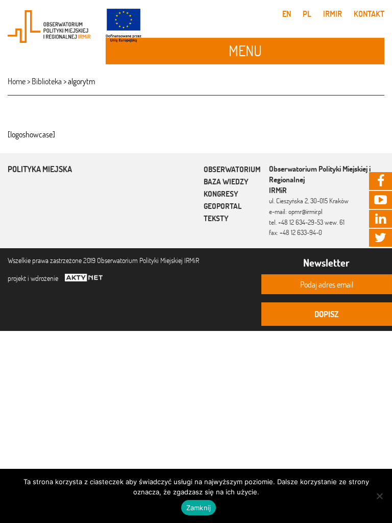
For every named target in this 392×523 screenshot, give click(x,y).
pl (307, 14)
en (286, 14)
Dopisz (326, 314)
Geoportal (222, 206)
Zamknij (198, 508)
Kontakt (369, 14)
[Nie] (379, 496)
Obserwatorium (232, 169)
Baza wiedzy (226, 181)
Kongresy (221, 194)
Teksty (216, 218)
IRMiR (332, 14)
